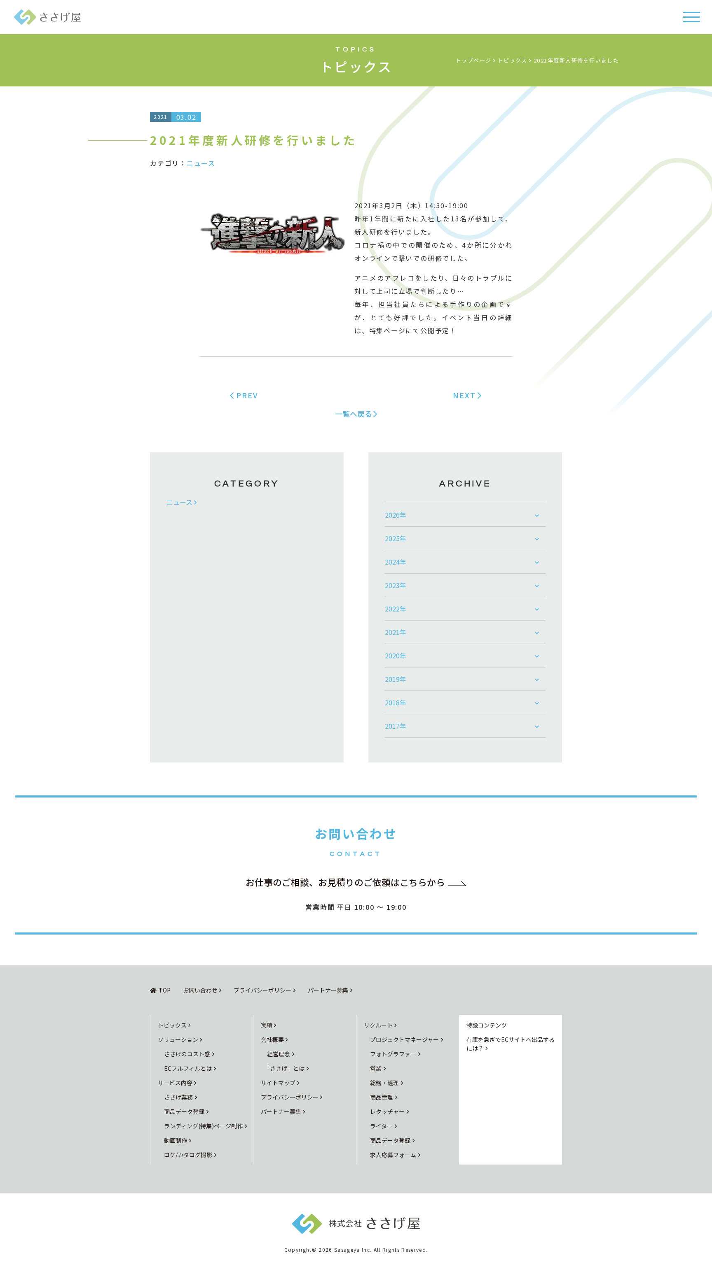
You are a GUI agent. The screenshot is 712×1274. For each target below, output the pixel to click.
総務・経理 (384, 1083)
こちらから (345, 881)
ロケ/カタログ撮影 (188, 1155)
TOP (165, 990)
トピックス (172, 1025)
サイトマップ (278, 1083)
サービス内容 (175, 1083)
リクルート (378, 1025)
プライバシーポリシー (262, 990)
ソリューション (178, 1039)
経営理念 (278, 1054)
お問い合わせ (200, 990)
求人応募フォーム (393, 1155)
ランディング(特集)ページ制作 (203, 1126)
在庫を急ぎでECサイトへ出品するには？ (510, 1043)
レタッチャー (387, 1111)
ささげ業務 (178, 1097)
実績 (266, 1025)
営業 (376, 1068)
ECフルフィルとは (188, 1068)
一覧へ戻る (353, 413)
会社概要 (272, 1039)
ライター (381, 1126)
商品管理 (381, 1097)
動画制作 (175, 1140)
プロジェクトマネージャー (404, 1039)
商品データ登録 (184, 1111)
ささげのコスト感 (187, 1054)
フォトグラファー (393, 1054)
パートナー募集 (328, 990)
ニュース (201, 163)
